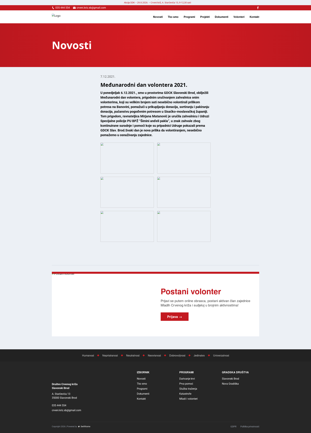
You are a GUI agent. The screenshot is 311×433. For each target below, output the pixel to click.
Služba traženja (188, 388)
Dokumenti (221, 16)
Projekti (205, 16)
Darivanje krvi (187, 378)
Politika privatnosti (249, 426)
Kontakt (254, 16)
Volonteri (238, 16)
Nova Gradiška (230, 383)
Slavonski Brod (230, 378)
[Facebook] (258, 7)
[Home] (56, 17)
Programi (189, 16)
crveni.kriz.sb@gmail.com (66, 410)
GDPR (233, 426)
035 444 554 (59, 405)
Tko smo (173, 16)
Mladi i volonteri (188, 398)
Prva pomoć (186, 383)
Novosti (158, 16)
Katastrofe (185, 393)
